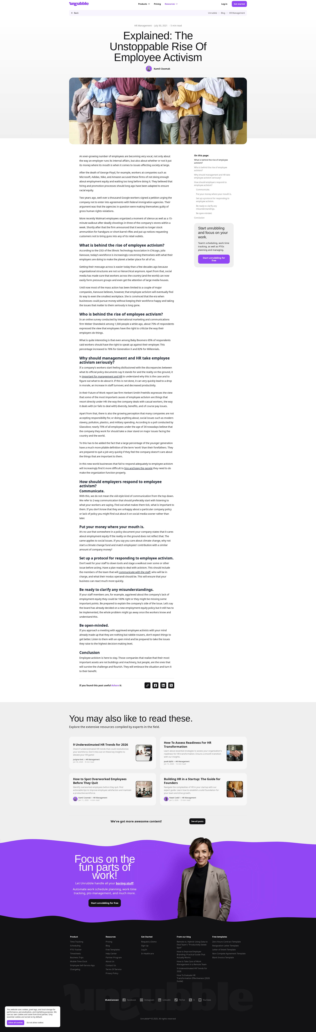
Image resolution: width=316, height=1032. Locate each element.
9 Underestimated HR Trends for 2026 (100, 744)
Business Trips (76, 957)
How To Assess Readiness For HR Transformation (187, 744)
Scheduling (75, 945)
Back (76, 13)
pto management (99, 893)
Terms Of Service (113, 969)
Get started (239, 4)
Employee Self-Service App (82, 965)
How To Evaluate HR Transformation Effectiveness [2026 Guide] (193, 978)
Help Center (111, 953)
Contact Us (111, 965)
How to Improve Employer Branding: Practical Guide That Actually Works (191, 954)
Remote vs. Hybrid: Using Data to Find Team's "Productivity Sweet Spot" (192, 944)
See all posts (197, 821)
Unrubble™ (145, 1018)
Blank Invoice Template (223, 957)
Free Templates (113, 949)
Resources (170, 4)
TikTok (182, 1000)
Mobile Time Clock (78, 961)
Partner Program (114, 957)
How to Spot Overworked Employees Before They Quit (100, 781)
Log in (224, 4)
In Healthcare (147, 953)
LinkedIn (167, 1000)
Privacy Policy (112, 973)
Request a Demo (149, 941)
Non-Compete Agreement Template (229, 953)
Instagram (149, 1000)
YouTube (207, 1000)
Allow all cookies (15, 1022)
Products (142, 4)
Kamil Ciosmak (162, 68)
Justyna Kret (78, 759)
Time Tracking (76, 941)
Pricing (157, 4)
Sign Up (144, 945)
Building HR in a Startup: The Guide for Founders (192, 781)
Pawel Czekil (174, 798)
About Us (110, 961)
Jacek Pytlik (168, 761)
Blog (108, 945)
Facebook (131, 1000)
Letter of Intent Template (224, 949)
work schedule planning (104, 889)
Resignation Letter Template (225, 945)
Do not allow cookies (35, 1022)
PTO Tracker (76, 949)
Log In (144, 949)
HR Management (143, 25)
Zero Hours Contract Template (226, 941)
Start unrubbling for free (214, 259)
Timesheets (75, 953)
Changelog (75, 969)
